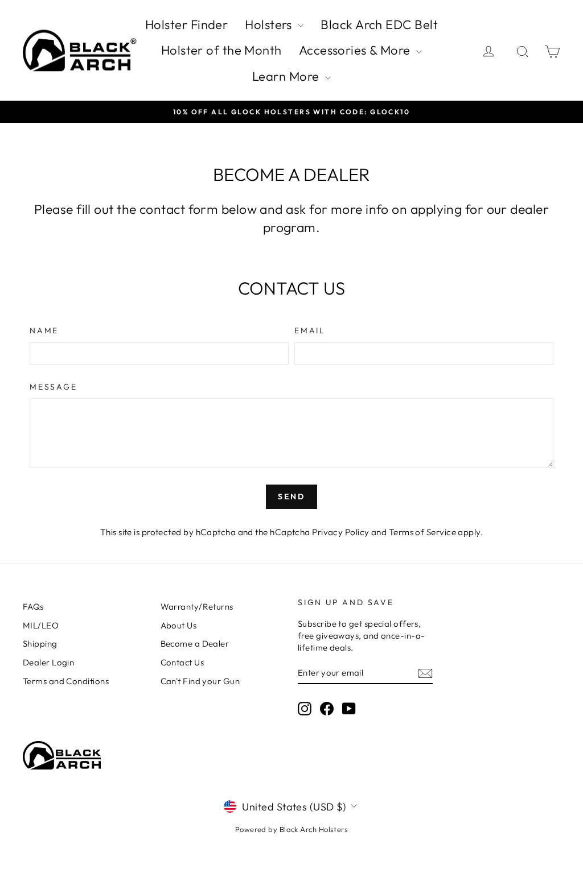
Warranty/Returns (197, 606)
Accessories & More (356, 50)
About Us (179, 625)
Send (291, 496)
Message (53, 387)
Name (44, 330)
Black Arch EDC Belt (379, 24)
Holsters (270, 24)
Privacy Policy (340, 532)
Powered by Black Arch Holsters (291, 829)
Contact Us (182, 662)
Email (310, 330)
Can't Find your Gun (200, 681)
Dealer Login (48, 662)
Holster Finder (186, 24)
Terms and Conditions (66, 681)
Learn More (287, 76)
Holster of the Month (221, 50)
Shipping (40, 643)
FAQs (33, 606)
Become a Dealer (195, 643)
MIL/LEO (41, 625)
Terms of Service (422, 532)
